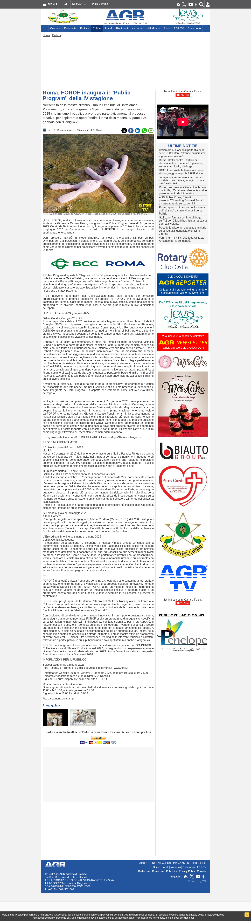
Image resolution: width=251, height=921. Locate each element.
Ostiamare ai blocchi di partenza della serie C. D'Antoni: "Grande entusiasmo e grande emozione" (182, 153)
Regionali (122, 28)
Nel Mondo (153, 28)
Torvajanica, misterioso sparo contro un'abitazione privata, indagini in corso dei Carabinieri (182, 180)
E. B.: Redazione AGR (62, 129)
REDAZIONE (80, 4)
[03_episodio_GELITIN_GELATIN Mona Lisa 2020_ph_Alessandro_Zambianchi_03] (83, 717)
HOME (64, 4)
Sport (167, 28)
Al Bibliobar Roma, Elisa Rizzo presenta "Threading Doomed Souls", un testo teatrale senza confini (181, 200)
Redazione (144, 871)
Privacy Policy (187, 871)
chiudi (78, 917)
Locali (109, 28)
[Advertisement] (125, 62)
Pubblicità (171, 871)
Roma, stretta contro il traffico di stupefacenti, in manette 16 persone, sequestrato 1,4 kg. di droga (181, 163)
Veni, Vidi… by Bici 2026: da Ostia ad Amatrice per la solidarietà (181, 239)
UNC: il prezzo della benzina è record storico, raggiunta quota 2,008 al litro (181, 172)
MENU (52, 4)
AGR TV (179, 28)
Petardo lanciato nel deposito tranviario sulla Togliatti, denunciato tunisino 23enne (182, 230)
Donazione (194, 28)
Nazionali (137, 28)
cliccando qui (212, 914)
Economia (70, 28)
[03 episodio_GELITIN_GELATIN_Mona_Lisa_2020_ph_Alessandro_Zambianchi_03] (55, 717)
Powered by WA (197, 881)
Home (46, 35)
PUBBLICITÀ (100, 4)
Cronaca (55, 28)
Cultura (97, 28)
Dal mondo (189, 867)
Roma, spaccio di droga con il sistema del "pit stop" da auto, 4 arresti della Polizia (182, 210)
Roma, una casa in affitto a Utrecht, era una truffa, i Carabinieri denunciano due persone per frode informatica (183, 190)
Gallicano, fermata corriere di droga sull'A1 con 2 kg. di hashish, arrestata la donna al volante (183, 220)
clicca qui (188, 917)
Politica (84, 28)
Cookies (201, 871)
